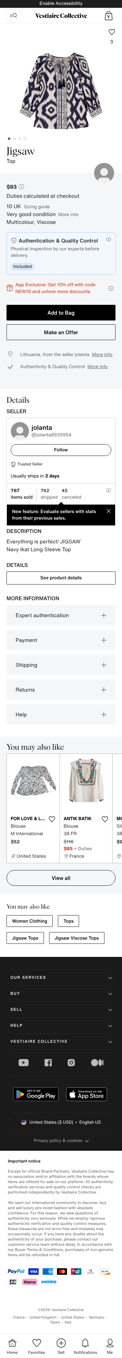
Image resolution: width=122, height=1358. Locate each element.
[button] (108, 15)
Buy (15, 993)
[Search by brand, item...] (13, 15)
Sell (16, 1009)
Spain (55, 1322)
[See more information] (110, 288)
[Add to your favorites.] (52, 819)
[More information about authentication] (109, 239)
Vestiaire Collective (39, 1041)
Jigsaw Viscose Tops (77, 938)
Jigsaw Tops (25, 938)
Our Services (28, 977)
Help (21, 714)
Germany (96, 1317)
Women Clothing (29, 921)
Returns (25, 690)
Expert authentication (42, 615)
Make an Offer (61, 332)
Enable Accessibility (60, 3)
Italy (68, 1322)
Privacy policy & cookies (58, 1140)
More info (68, 214)
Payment (26, 640)
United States (72, 1317)
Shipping (26, 665)
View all (61, 878)
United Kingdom (43, 1317)
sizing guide (37, 206)
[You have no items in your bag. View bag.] (108, 15)
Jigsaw (21, 152)
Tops (68, 921)
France (19, 1317)
